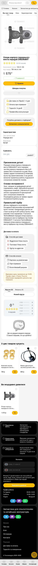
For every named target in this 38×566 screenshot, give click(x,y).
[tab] (9, 289)
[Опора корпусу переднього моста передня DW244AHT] (9, 396)
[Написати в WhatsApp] (18, 517)
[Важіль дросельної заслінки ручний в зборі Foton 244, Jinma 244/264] (28, 355)
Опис (17, 13)
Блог (5, 530)
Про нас (6, 526)
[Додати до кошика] (15, 372)
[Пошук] (27, 2)
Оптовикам (7, 534)
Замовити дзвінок (19, 485)
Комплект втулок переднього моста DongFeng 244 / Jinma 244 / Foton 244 (8, 368)
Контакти (6, 537)
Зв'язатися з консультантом (19, 124)
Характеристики (26, 13)
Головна (4, 564)
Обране (24, 564)
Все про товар (8, 13)
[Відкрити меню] (4, 3)
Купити (20, 83)
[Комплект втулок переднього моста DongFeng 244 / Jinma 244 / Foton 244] (9, 355)
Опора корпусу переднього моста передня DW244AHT (8, 408)
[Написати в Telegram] (6, 517)
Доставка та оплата (10, 546)
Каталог (11, 564)
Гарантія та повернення (12, 549)
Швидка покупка (19, 88)
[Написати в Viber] (12, 517)
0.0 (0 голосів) (21, 63)
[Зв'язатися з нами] (34, 555)
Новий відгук (19, 294)
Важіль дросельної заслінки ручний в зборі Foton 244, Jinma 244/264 (28, 368)
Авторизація (32, 564)
